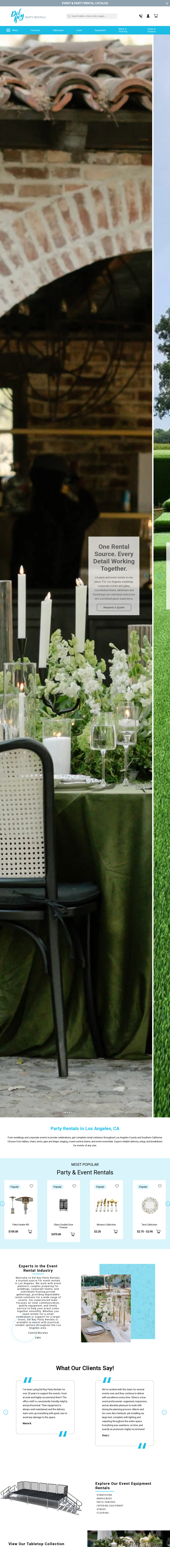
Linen (79, 30)
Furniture (35, 30)
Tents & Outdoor (152, 30)
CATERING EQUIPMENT (110, 1505)
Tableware (58, 30)
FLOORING (103, 1513)
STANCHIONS (104, 1495)
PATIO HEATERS (106, 1502)
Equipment (100, 30)
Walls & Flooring (123, 30)
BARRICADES (104, 1498)
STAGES (101, 1509)
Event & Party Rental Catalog (85, 3)
